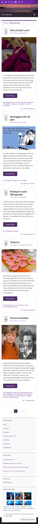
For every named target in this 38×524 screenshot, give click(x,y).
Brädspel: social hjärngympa (18, 193)
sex (17, 104)
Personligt (23, 122)
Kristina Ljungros (19, 396)
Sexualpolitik (24, 33)
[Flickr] (15, 1)
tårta (12, 307)
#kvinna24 (16, 392)
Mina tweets (7, 482)
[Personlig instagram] (12, 1)
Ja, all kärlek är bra (8, 459)
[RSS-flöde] (2, 1)
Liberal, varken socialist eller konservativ (15, 467)
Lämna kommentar (29, 109)
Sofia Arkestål (13, 397)
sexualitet (21, 104)
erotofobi (16, 102)
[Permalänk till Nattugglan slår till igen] (19, 137)
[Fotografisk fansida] (22, 1)
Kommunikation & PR (9, 436)
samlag (13, 104)
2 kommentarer (30, 400)
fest (14, 305)
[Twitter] (6, 1)
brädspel (16, 231)
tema (16, 307)
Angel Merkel (24, 392)
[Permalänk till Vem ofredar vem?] (19, 54)
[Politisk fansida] (9, 1)
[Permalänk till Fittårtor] (19, 260)
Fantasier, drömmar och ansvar (12, 463)
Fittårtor (15, 242)
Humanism (6, 432)
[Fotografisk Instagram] (19, 1)
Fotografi (23, 245)
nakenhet (31, 102)
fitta (17, 305)
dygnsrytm (16, 180)
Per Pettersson (7, 15)
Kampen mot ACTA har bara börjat (14, 471)
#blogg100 (8, 102)
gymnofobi (23, 102)
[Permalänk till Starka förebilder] (19, 342)
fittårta (22, 305)
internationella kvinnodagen (22, 394)
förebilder (9, 394)
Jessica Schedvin (8, 396)
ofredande (6, 104)
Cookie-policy (8, 516)
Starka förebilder (19, 318)
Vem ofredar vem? (20, 30)
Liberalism (23, 320)
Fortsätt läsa (10, 96)
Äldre (4, 424)
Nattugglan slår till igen (20, 118)
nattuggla (23, 180)
